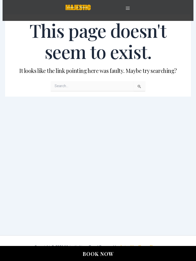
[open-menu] (128, 8)
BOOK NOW (98, 253)
